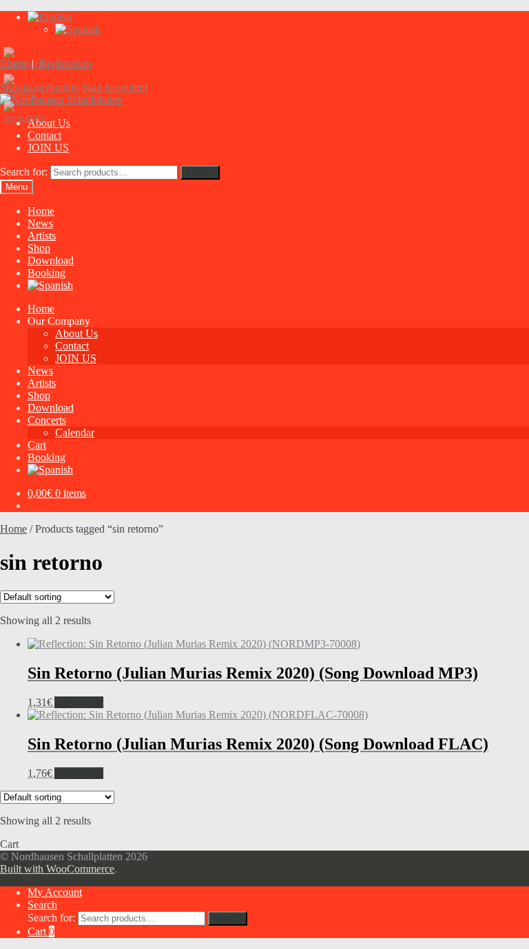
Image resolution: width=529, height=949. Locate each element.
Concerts (47, 420)
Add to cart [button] (78, 702)
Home (41, 211)
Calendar (74, 432)
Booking (46, 273)
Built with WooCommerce (57, 869)
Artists (42, 236)
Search (200, 172)
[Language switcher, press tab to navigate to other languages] (50, 17)
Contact (44, 135)
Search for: (24, 172)
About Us (76, 333)
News (40, 223)
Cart (37, 445)
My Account (55, 892)
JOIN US (48, 147)
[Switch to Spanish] (78, 29)
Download (51, 260)
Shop (39, 248)
